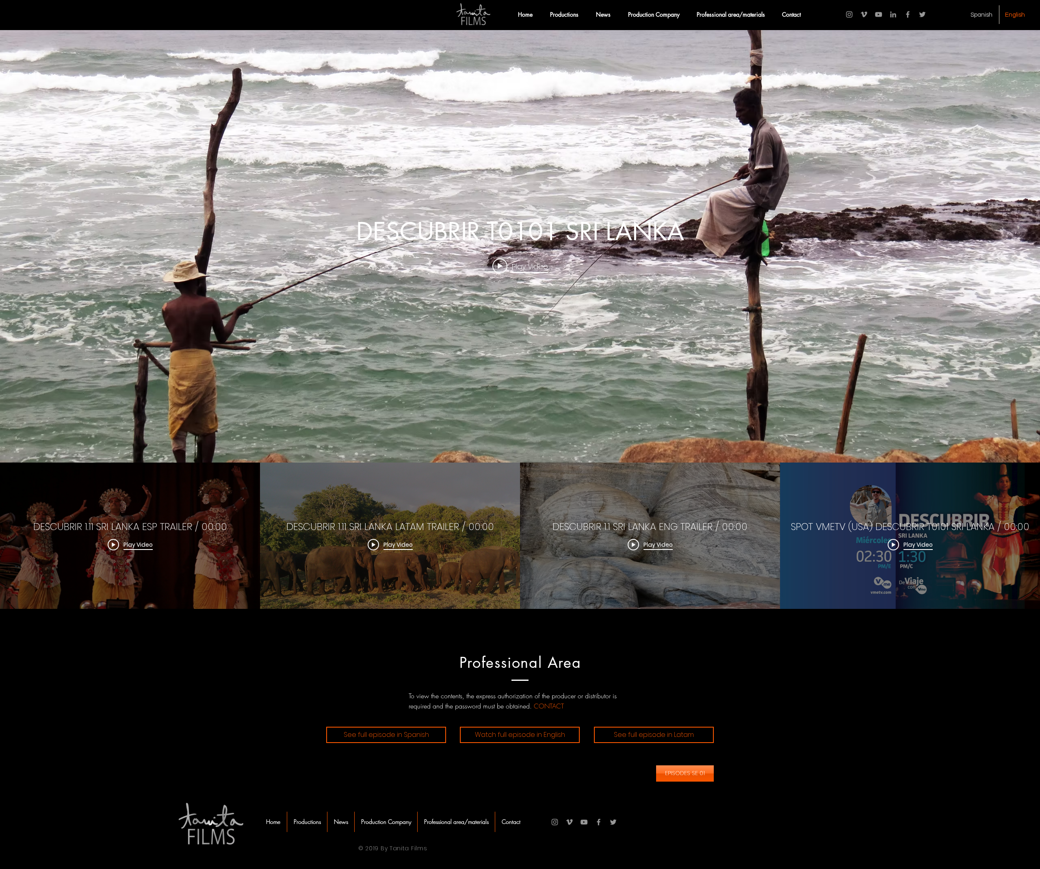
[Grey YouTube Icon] (878, 14)
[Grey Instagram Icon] (849, 14)
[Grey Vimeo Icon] (864, 14)
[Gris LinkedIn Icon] (893, 14)
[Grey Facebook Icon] (908, 14)
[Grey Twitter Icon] (922, 14)
